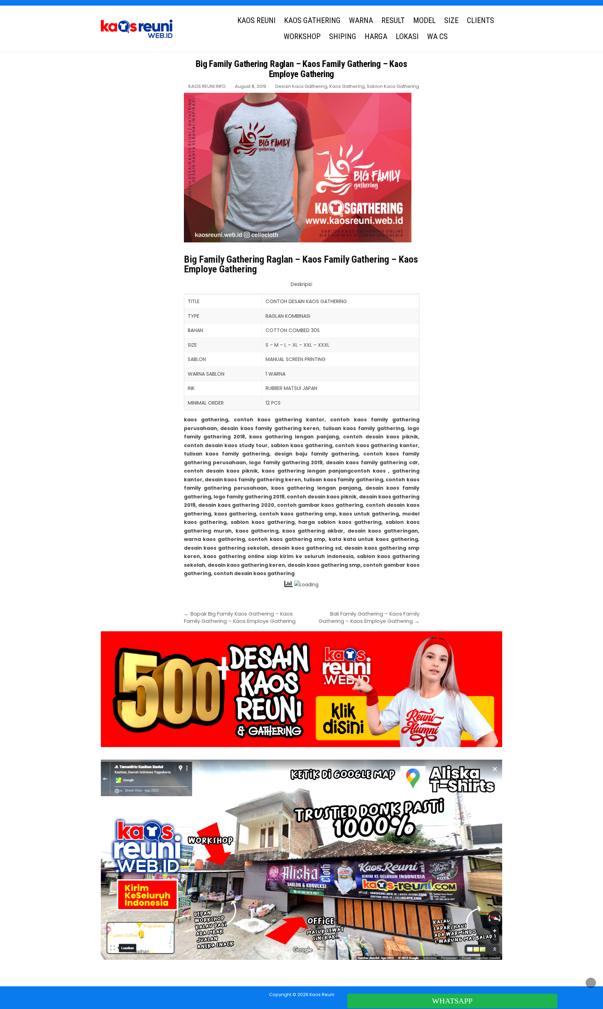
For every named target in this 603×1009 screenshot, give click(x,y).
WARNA (361, 20)
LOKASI (407, 36)
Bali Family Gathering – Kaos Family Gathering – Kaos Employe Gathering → (369, 617)
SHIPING (342, 36)
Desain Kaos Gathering (301, 86)
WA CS (437, 36)
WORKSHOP (302, 36)
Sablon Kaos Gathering (393, 86)
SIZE (451, 20)
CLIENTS (480, 20)
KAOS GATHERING (312, 20)
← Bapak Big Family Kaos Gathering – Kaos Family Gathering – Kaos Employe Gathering (240, 617)
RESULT (393, 20)
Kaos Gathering (347, 86)
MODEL (424, 20)
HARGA (376, 36)
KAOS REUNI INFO (207, 86)
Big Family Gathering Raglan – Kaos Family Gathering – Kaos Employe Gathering (301, 69)
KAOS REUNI (256, 20)
